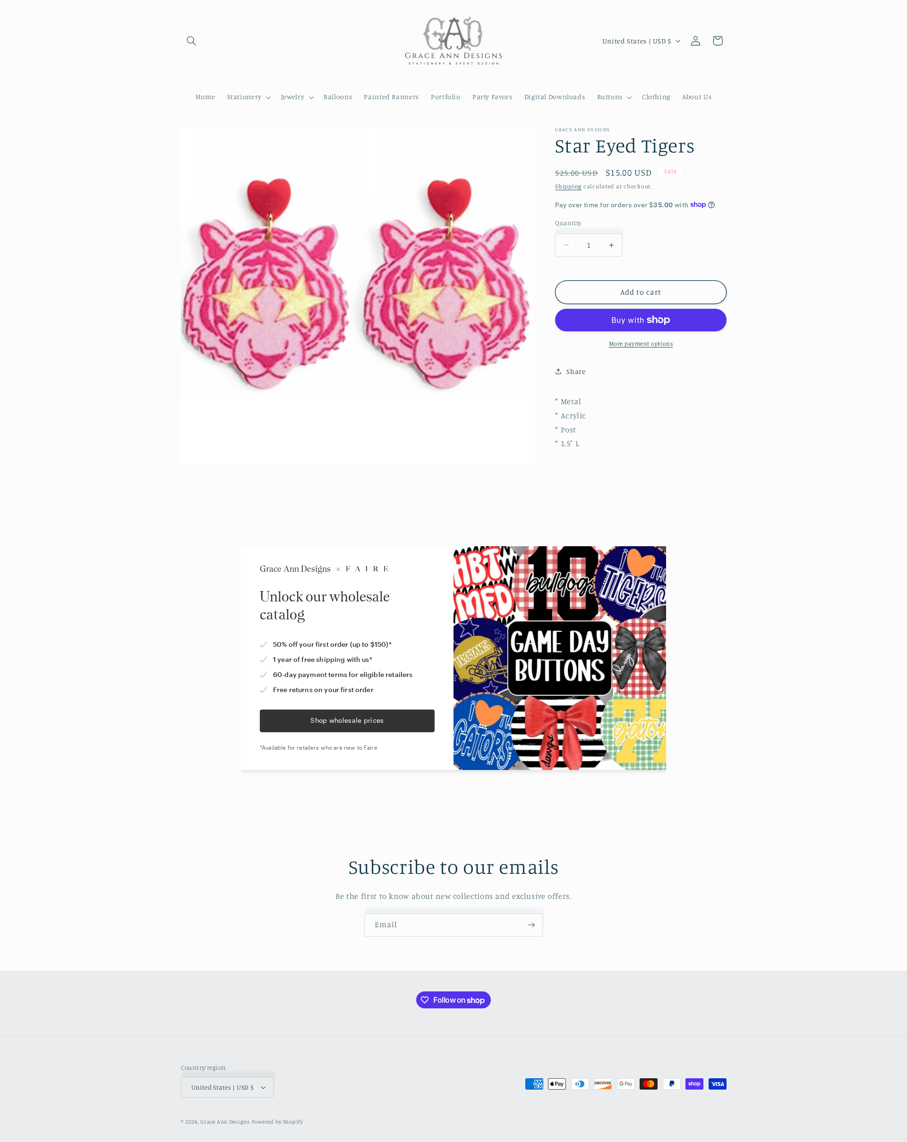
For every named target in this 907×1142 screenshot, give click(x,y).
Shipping (568, 186)
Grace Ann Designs (225, 1121)
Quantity (568, 223)
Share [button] (575, 371)
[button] (192, 40)
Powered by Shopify (277, 1121)
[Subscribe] (531, 925)
